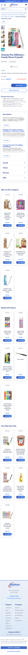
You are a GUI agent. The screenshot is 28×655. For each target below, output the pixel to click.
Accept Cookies (14, 648)
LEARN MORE (25, 1)
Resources (8, 615)
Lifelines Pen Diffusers (9, 16)
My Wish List (9, 628)
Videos (5, 168)
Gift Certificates (19, 615)
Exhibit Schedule (19, 610)
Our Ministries (18, 620)
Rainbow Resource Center (14, 585)
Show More (6, 125)
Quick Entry (8, 618)
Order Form (8, 626)
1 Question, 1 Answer (6, 73)
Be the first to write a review (20, 73)
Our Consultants (19, 613)
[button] (3, 31)
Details (5, 163)
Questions (8, 613)
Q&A (4, 178)
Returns (8, 623)
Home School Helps (9, 13)
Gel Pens (16, 15)
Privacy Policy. (22, 643)
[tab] (4, 21)
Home (2, 13)
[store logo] (14, 5)
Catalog (17, 618)
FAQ (7, 610)
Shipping (8, 620)
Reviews (6, 173)
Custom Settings (13, 651)
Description (7, 114)
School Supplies (19, 13)
